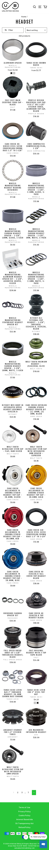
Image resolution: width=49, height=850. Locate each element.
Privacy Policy (24, 811)
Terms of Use (24, 807)
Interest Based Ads (24, 819)
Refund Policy (24, 827)
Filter (10, 30)
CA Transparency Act (24, 823)
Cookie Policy (24, 815)
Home (23, 17)
